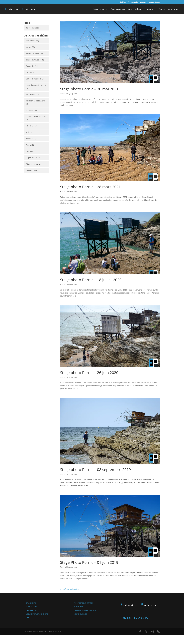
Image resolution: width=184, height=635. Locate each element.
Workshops (30, 170)
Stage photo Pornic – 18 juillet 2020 (91, 279)
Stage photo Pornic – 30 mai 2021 (89, 88)
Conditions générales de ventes (85, 610)
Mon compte (133, 2)
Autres (28, 47)
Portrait (29, 151)
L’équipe (161, 9)
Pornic (62, 93)
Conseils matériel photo (36, 85)
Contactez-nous (134, 618)
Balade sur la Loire (33, 60)
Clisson (29, 72)
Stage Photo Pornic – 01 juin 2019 (89, 562)
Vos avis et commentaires (150, 2)
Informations (31, 94)
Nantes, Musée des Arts (36, 116)
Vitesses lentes (32, 164)
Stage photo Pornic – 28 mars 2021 (90, 186)
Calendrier (30, 66)
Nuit (27, 132)
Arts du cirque (32, 40)
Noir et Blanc (31, 126)
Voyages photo (134, 9)
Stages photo (99, 9)
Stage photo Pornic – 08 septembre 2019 (95, 469)
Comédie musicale (33, 79)
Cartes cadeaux (118, 9)
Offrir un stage (32, 610)
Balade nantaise (32, 53)
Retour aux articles (33, 28)
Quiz (27, 618)
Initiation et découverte (35, 101)
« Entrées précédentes (69, 589)
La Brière (29, 110)
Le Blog (123, 2)
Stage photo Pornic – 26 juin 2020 (89, 372)
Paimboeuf (30, 138)
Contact (150, 9)
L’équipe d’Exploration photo (37, 614)
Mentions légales (80, 614)
